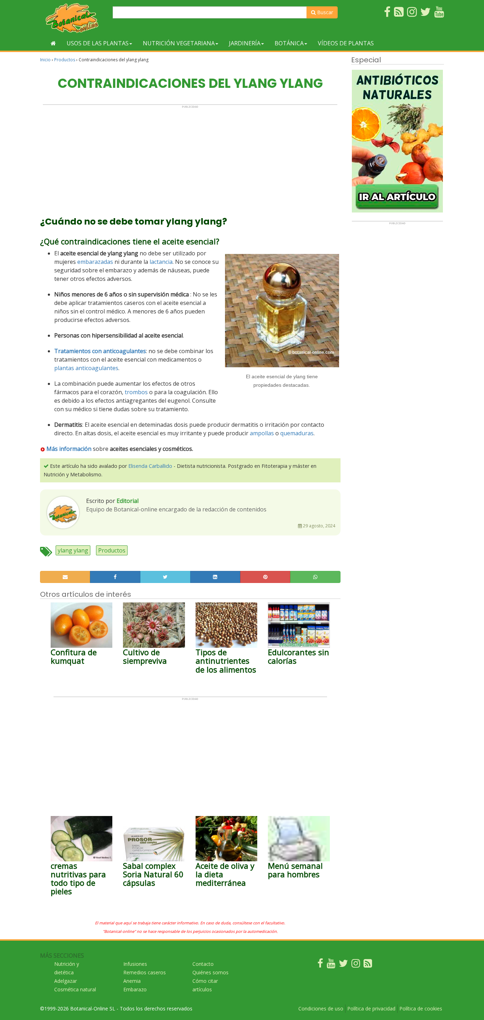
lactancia (161, 262)
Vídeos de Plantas (346, 43)
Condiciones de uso (320, 1008)
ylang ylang (73, 550)
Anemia (132, 981)
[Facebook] (320, 965)
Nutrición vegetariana (179, 43)
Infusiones (135, 963)
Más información (68, 449)
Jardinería (244, 43)
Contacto (203, 963)
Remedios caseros (144, 972)
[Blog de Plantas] (368, 965)
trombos (136, 392)
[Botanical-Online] (73, 18)
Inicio (45, 60)
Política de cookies (420, 1008)
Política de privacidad (371, 1008)
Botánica (289, 43)
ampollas (262, 433)
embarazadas (95, 262)
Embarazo (135, 989)
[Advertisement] (190, 158)
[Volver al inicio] (53, 43)
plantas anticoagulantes (86, 368)
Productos (64, 60)
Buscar (324, 12)
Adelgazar (65, 981)
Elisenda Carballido (150, 466)
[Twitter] (343, 965)
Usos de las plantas (98, 43)
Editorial (128, 501)
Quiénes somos (210, 972)
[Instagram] (355, 965)
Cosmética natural (75, 989)
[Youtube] (331, 965)
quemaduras (297, 433)
